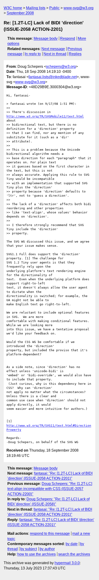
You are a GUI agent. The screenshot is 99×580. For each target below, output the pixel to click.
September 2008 (20, 13)
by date (72, 544)
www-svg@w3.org (78, 8)
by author (47, 549)
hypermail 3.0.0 (67, 563)
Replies (75, 54)
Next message (53, 49)
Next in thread (55, 54)
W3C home (13, 8)
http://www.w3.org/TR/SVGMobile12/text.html (45, 116)
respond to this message (50, 533)
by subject (28, 549)
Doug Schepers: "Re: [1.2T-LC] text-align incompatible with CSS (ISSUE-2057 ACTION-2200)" (49, 489)
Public (54, 8)
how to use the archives (36, 554)
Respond (67, 38)
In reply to (33, 54)
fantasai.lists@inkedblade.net (53, 77)
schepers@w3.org (61, 66)
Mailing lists (35, 8)
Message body (46, 38)
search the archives (74, 554)
